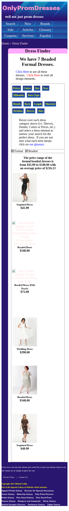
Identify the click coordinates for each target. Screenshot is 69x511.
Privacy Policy (9, 477)
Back (27, 103)
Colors (27, 88)
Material (50, 103)
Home (5, 43)
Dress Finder (20, 43)
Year (45, 88)
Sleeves (30, 110)
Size (37, 88)
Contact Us (23, 477)
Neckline (18, 110)
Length (38, 103)
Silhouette (18, 95)
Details (17, 103)
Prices (16, 88)
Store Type (33, 95)
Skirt (41, 110)
